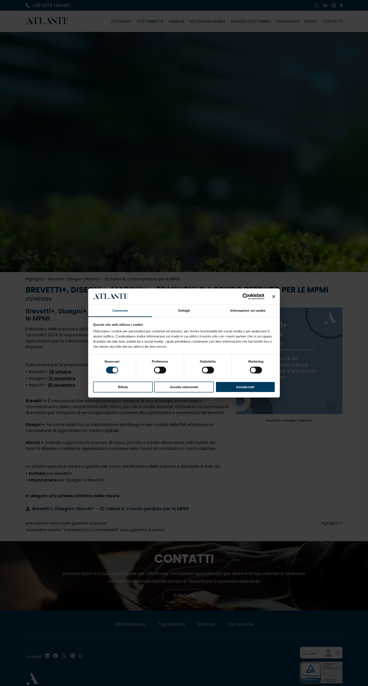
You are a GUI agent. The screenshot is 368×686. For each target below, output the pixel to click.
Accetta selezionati (184, 387)
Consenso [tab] (120, 311)
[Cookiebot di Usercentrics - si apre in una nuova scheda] (245, 296)
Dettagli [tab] (184, 311)
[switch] (160, 370)
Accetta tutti (245, 387)
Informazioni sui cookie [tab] (247, 311)
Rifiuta (123, 387)
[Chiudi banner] (273, 296)
